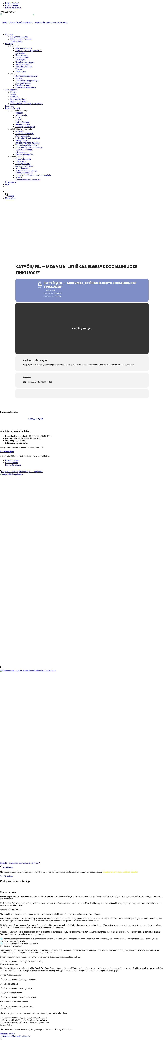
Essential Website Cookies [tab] (10, 910)
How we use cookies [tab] (8, 892)
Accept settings (6, 1036)
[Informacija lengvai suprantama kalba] (6, 187)
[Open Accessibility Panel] (1, 1038)
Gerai (2, 876)
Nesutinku (8, 876)
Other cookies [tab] (5, 1009)
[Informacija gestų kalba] (6, 189)
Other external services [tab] (9, 964)
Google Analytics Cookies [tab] (10, 946)
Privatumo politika (7, 1034)
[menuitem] (84, 38)
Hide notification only (21, 1036)
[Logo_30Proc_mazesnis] (16, 22)
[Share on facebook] (82, 393)
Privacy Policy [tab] (6, 1025)
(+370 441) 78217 (35, 419)
